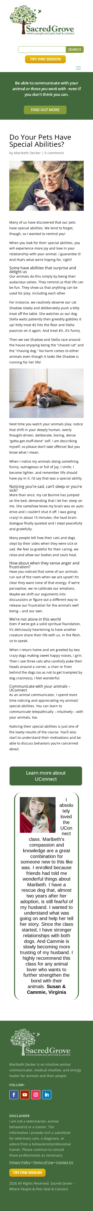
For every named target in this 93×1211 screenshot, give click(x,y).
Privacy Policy (19, 1162)
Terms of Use (43, 1162)
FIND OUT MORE (45, 109)
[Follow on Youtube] (24, 1094)
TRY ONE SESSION (45, 59)
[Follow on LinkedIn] (46, 1094)
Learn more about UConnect (46, 776)
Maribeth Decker (27, 153)
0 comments (54, 153)
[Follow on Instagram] (35, 1094)
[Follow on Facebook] (13, 1094)
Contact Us (64, 1162)
